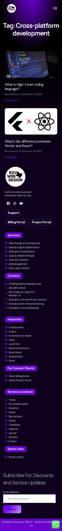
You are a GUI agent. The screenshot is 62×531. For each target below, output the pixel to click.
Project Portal (41, 222)
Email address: (11, 492)
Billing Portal (16, 222)
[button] (55, 8)
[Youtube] (21, 203)
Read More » (12, 100)
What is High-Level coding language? (24, 86)
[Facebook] (8, 203)
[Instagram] (15, 203)
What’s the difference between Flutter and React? (28, 143)
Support (14, 213)
